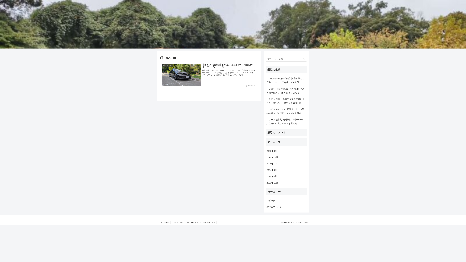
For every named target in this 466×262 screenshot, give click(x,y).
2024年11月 (272, 163)
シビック (270, 200)
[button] (304, 58)
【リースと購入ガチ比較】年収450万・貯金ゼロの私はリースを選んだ (285, 121)
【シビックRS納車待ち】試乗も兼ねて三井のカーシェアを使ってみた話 (285, 80)
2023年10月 (272, 183)
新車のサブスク (274, 207)
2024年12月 (272, 157)
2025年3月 (271, 151)
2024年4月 (271, 176)
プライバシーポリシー (180, 222)
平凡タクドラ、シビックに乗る (203, 222)
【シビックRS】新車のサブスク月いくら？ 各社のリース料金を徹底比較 (285, 101)
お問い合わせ (164, 222)
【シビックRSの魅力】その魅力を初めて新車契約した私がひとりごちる (285, 91)
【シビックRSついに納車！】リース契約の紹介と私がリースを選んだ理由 (285, 111)
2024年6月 (271, 170)
